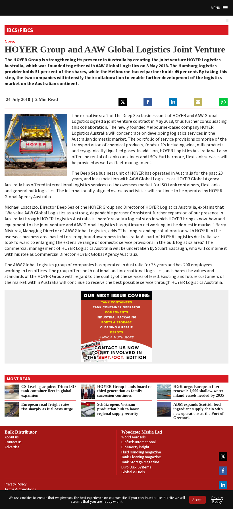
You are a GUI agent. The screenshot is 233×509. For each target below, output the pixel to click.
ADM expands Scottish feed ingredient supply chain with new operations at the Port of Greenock (198, 411)
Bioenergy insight (135, 447)
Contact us (13, 442)
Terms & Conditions (20, 489)
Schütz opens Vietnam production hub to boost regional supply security (118, 409)
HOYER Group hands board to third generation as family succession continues (124, 391)
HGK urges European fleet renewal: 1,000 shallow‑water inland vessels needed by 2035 (198, 391)
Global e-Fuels (133, 472)
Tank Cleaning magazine (141, 457)
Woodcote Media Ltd (141, 432)
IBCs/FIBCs (20, 30)
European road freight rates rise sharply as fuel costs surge (47, 406)
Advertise (12, 447)
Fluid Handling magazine (141, 452)
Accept (197, 499)
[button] (215, 8)
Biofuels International (138, 442)
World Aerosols (133, 437)
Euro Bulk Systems (136, 467)
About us (11, 437)
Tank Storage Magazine (140, 462)
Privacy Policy (15, 484)
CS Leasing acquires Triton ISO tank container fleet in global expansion (48, 391)
